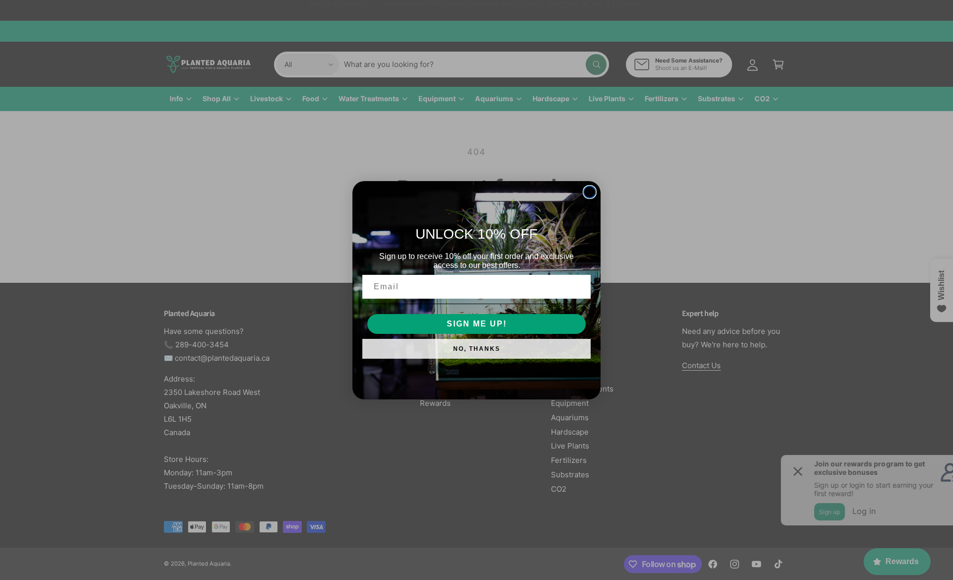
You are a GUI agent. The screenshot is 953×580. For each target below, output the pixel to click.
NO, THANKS (476, 348)
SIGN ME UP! (477, 324)
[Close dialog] (590, 192)
